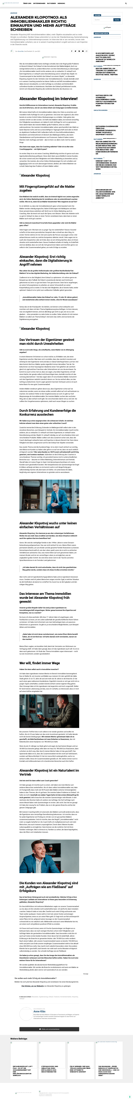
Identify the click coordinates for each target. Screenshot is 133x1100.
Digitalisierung (43, 997)
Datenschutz (49, 1095)
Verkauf (21, 998)
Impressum (42, 1095)
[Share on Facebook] (71, 51)
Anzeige (85, 974)
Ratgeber (51, 3)
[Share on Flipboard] (79, 51)
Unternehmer (39, 3)
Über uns (27, 3)
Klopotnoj (75, 997)
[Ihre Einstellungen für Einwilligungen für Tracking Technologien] (130, 1097)
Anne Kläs (21, 51)
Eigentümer (23, 164)
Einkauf (51, 997)
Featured (56, 997)
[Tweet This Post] (75, 51)
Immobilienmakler (65, 997)
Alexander (35, 997)
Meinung (61, 3)
